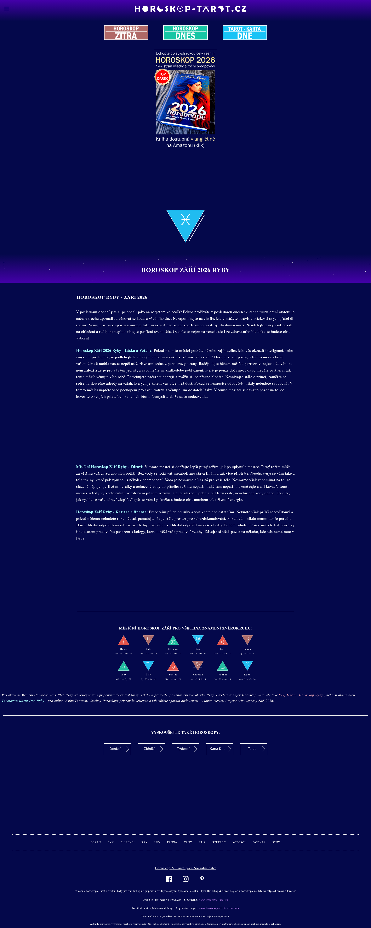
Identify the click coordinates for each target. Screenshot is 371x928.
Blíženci (131, 842)
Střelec (222, 842)
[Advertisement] (116, 183)
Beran (99, 842)
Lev (160, 842)
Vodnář (262, 842)
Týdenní (183, 748)
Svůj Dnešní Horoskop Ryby (301, 694)
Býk (114, 842)
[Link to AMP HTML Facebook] (169, 884)
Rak (147, 842)
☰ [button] (7, 9)
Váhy (191, 842)
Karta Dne (217, 748)
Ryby (276, 842)
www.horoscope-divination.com (218, 908)
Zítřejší (149, 748)
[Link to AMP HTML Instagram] (185, 884)
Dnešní (115, 748)
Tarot (252, 748)
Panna (175, 842)
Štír (205, 842)
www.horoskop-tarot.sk (213, 899)
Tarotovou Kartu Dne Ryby (24, 700)
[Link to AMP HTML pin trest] (202, 884)
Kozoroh (242, 842)
